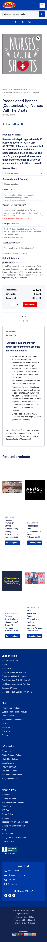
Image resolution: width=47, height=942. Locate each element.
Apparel (5, 664)
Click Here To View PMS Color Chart (15, 219)
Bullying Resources (10, 778)
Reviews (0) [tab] (11, 335)
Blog (4, 830)
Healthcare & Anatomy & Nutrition (16, 684)
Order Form (6, 806)
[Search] (42, 14)
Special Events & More (18, 89)
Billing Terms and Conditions (14, 837)
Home (4, 89)
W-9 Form (6, 810)
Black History (7, 668)
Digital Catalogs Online (11, 755)
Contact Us (6, 751)
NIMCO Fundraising (10, 759)
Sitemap (31, 923)
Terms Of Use (7, 833)
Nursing (32, 89)
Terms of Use (21, 917)
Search (5, 735)
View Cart (6, 727)
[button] (16, 22)
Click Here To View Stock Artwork (14, 253)
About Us (6, 794)
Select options (12, 542)
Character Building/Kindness (14, 676)
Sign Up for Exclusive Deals (13, 826)
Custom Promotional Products (14, 712)
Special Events (8, 716)
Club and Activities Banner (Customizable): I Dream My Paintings (12, 622)
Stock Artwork (8, 763)
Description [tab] (11, 331)
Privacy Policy (8, 841)
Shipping (5, 818)
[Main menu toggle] (42, 5)
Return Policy (7, 814)
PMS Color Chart (9, 767)
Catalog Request (9, 798)
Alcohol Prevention (10, 661)
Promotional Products (11, 708)
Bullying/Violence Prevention (14, 672)
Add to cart (30, 304)
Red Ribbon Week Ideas (12, 775)
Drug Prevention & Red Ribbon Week (17, 680)
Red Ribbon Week (9, 771)
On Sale (5, 723)
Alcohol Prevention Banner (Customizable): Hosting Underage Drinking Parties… (34, 619)
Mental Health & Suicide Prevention (17, 692)
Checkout (6, 731)
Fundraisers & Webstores (12, 719)
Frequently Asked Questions (13, 802)
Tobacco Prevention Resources (15, 822)
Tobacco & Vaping (9, 688)
